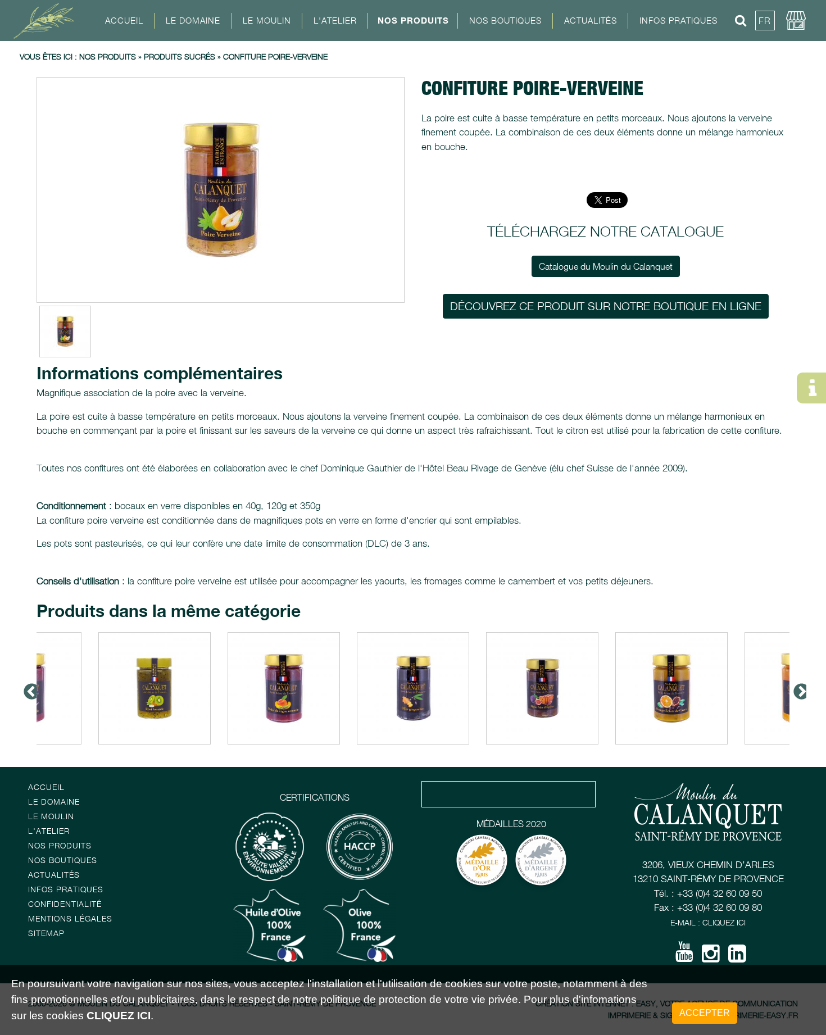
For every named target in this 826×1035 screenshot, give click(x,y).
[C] (221, 190)
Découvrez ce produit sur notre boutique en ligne (605, 305)
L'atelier (49, 831)
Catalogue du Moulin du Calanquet (606, 266)
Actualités (590, 20)
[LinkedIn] (737, 957)
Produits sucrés (179, 56)
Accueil (124, 20)
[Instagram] (711, 957)
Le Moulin (51, 816)
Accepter (704, 1013)
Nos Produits (413, 20)
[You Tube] (684, 955)
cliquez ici (119, 1016)
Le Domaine (54, 801)
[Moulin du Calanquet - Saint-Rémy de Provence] (47, 20)
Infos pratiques (65, 889)
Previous (28, 688)
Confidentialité (65, 904)
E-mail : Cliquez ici (708, 922)
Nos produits (107, 56)
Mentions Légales (70, 918)
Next (798, 688)
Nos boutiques (62, 860)
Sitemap (46, 933)
